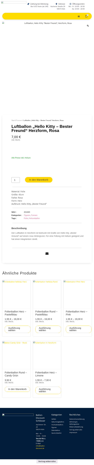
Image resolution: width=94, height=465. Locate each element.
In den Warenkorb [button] (17, 389)
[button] (79, 16)
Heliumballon (34, 218)
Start (13, 120)
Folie (26, 218)
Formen (19, 120)
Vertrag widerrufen (47, 461)
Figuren (27, 215)
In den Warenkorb (38, 180)
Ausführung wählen (14, 329)
